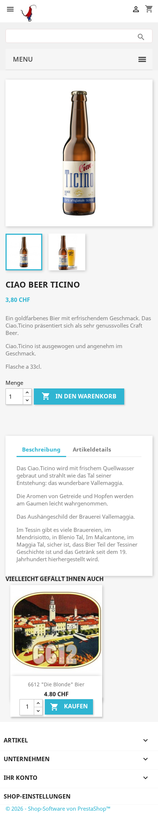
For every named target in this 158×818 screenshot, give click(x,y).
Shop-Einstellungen (37, 796)
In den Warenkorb (79, 396)
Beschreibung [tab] (41, 449)
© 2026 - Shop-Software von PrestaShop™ (58, 808)
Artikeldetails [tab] (92, 449)
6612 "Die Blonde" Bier (56, 684)
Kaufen (69, 706)
